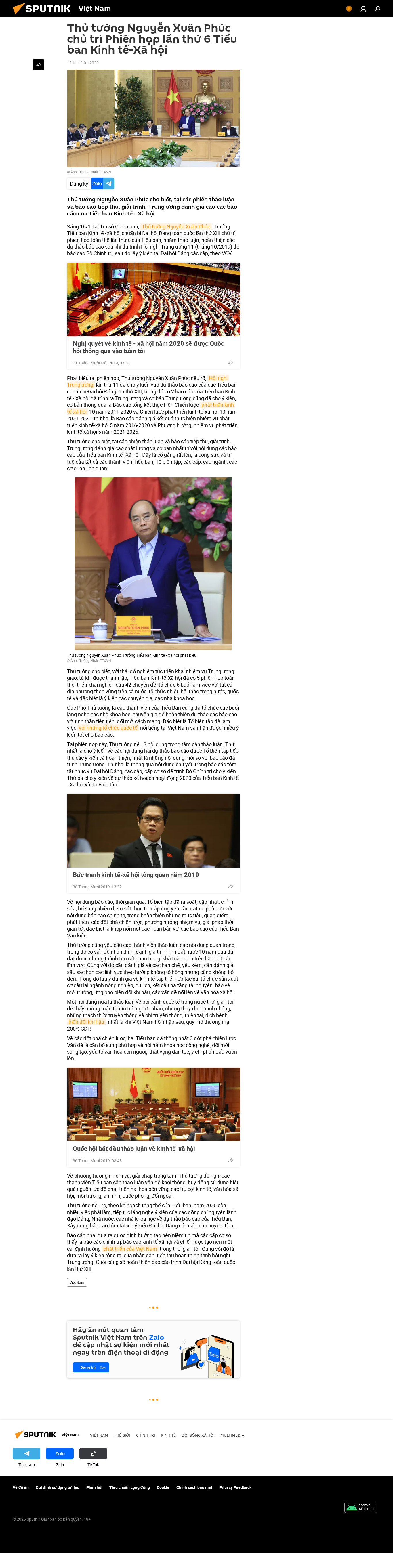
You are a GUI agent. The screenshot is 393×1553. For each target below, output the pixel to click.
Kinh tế (168, 1435)
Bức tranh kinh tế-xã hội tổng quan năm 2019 (136, 874)
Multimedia (232, 1435)
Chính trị (145, 1435)
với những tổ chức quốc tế (108, 727)
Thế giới (122, 1435)
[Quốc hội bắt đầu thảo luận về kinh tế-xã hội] (153, 1104)
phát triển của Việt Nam (130, 1248)
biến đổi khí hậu (86, 1021)
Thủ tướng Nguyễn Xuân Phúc (176, 226)
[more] (230, 362)
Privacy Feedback (235, 1487)
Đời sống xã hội (198, 1435)
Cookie (163, 1487)
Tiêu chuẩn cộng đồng (129, 1487)
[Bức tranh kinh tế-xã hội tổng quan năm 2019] (153, 831)
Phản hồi (94, 1487)
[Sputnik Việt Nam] (44, 15)
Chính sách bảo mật (194, 1487)
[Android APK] (360, 1508)
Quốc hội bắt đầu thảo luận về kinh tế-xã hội (134, 1148)
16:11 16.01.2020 (83, 62)
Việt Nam (77, 1282)
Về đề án (21, 1487)
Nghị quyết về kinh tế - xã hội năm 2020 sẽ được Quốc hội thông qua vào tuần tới (148, 347)
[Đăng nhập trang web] (363, 8)
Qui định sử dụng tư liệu (57, 1487)
